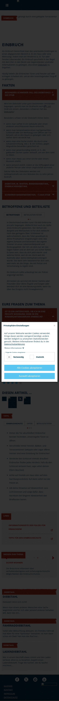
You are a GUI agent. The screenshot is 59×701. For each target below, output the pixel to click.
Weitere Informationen (13, 348)
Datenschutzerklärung (14, 344)
